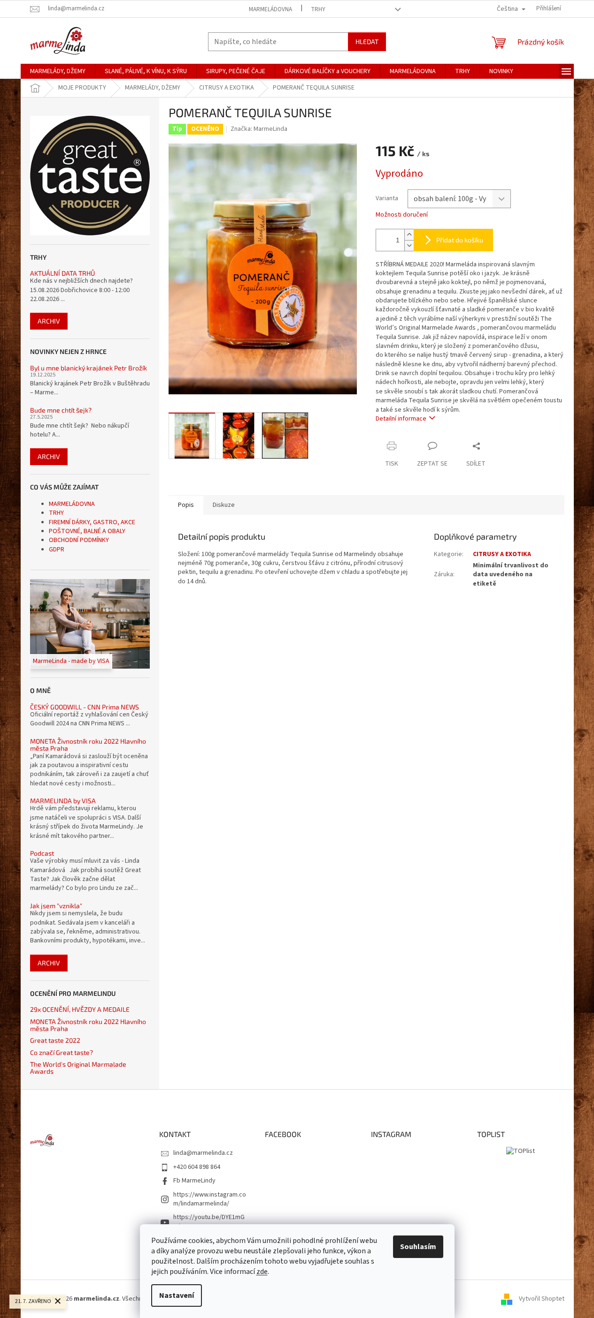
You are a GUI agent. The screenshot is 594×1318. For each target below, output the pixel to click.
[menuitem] (58, 71)
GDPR (56, 549)
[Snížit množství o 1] (409, 245)
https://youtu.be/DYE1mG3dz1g (209, 1222)
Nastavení (176, 1295)
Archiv (49, 321)
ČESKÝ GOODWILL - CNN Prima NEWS (84, 706)
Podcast (42, 853)
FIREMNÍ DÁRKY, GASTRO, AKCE (92, 522)
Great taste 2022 (55, 1040)
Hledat (366, 41)
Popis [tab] (186, 505)
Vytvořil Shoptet (541, 1298)
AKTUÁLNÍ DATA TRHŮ (62, 273)
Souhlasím (418, 1247)
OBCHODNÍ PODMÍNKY (79, 540)
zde (262, 1271)
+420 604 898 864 (196, 1167)
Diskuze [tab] (224, 505)
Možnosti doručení (402, 215)
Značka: (259, 129)
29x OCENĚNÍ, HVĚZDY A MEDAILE (80, 1009)
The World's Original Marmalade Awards (78, 1068)
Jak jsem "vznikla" (56, 905)
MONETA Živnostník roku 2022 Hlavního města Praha (88, 745)
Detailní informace (401, 418)
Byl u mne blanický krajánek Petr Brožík (88, 367)
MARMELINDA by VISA (63, 800)
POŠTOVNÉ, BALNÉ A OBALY (87, 531)
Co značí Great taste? (61, 1052)
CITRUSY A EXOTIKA (502, 554)
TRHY (318, 9)
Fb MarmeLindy (194, 1180)
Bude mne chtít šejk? (61, 410)
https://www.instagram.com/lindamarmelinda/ (209, 1199)
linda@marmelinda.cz (203, 1153)
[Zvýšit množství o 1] (409, 234)
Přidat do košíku (459, 240)
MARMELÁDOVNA (270, 9)
